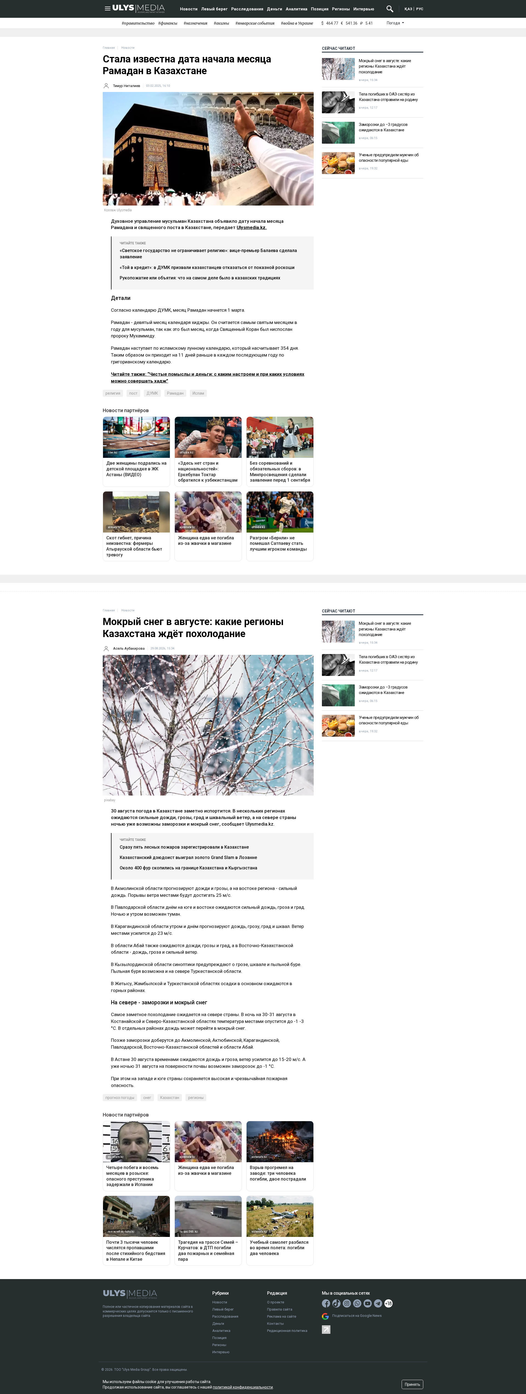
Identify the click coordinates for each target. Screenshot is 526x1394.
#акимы (221, 23)
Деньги (274, 9)
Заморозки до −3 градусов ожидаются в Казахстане (383, 127)
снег (147, 1097)
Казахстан (169, 1097)
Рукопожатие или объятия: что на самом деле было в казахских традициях (200, 277)
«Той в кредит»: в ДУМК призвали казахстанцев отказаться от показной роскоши (207, 267)
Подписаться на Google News (357, 1316)
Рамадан (175, 393)
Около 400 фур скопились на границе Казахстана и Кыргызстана (188, 867)
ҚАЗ (408, 9)
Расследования (247, 9)
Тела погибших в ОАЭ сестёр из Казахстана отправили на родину (388, 97)
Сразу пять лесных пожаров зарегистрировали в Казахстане (184, 847)
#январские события (255, 23)
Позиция (319, 9)
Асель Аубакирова (129, 648)
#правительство (138, 23)
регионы (196, 1097)
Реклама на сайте (281, 1316)
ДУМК (152, 393)
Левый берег (214, 9)
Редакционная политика (287, 1331)
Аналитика (296, 9)
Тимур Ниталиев (126, 86)
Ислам (198, 393)
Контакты (275, 1323)
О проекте (275, 1302)
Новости (189, 9)
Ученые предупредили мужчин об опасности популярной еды (389, 157)
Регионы (341, 9)
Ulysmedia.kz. (252, 227)
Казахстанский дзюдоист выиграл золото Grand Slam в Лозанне (188, 857)
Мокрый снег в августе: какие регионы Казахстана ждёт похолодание (385, 66)
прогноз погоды (119, 1097)
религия (112, 393)
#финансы (167, 23)
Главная (109, 48)
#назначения (195, 23)
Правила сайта (279, 1309)
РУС (419, 9)
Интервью (363, 9)
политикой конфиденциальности (243, 1387)
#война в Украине (297, 23)
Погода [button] (394, 23)
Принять (412, 1384)
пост (133, 393)
